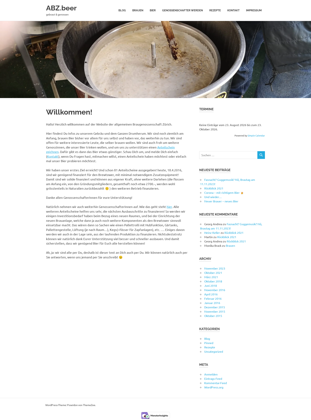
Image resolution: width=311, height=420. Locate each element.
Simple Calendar (256, 135)
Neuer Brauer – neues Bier (221, 201)
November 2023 (214, 268)
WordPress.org (213, 387)
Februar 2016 (213, 298)
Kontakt (233, 10)
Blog (122, 10)
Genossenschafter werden (182, 10)
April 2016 (211, 294)
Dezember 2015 (214, 307)
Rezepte (215, 10)
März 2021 (211, 277)
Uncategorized (213, 351)
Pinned (208, 343)
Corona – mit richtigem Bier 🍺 (224, 192)
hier (169, 206)
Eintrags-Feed (213, 378)
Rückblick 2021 (213, 188)
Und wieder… (213, 197)
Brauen (137, 10)
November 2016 (214, 290)
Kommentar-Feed (215, 383)
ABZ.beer (61, 8)
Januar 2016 (212, 303)
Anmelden (211, 374)
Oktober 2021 (213, 272)
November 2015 (214, 311)
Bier (153, 10)
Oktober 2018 (213, 281)
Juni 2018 (210, 285)
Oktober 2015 (213, 315)
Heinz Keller (212, 232)
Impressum (254, 10)
